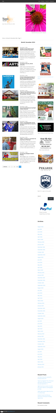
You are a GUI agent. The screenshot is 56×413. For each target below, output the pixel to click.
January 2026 (41, 244)
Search (39, 196)
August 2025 (40, 257)
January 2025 (41, 275)
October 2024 (41, 282)
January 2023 (41, 336)
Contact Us (47, 1)
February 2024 (41, 303)
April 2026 (40, 237)
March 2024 (40, 300)
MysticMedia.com (11, 411)
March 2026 (40, 239)
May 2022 (40, 356)
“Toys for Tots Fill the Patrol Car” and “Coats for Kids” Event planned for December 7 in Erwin (28, 93)
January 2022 (41, 367)
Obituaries (42, 1)
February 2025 (41, 272)
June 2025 (40, 262)
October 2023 (41, 313)
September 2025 (41, 254)
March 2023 (40, 331)
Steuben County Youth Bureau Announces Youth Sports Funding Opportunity (45, 397)
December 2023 (41, 308)
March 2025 (40, 270)
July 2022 (40, 351)
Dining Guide (52, 1)
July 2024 (40, 290)
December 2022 (41, 339)
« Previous (5, 166)
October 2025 (41, 252)
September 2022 (41, 346)
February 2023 (41, 333)
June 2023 (40, 323)
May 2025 (40, 265)
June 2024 (40, 293)
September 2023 (41, 316)
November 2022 (41, 341)
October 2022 (41, 344)
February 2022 (41, 364)
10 (17, 166)
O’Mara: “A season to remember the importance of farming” (28, 139)
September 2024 (41, 285)
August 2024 (40, 288)
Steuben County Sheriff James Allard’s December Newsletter (27, 49)
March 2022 (40, 361)
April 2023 (40, 328)
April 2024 (40, 298)
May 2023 (40, 326)
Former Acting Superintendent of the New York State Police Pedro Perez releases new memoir (27, 78)
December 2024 (41, 277)
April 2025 (40, 267)
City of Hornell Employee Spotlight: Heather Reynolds (28, 108)
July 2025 (40, 260)
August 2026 (40, 226)
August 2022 (40, 349)
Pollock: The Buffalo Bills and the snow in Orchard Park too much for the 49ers (28, 124)
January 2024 (41, 305)
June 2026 (40, 231)
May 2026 (40, 234)
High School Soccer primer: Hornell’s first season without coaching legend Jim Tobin (45, 387)
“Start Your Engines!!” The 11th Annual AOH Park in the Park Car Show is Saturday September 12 (45, 382)
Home (39, 1)
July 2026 (40, 229)
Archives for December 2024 (11, 38)
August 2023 (40, 318)
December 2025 (41, 247)
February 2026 (41, 242)
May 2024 (40, 295)
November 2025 (41, 249)
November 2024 (41, 280)
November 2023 (41, 310)
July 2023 (40, 321)
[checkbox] (2, 411)
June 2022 (40, 354)
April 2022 (40, 359)
